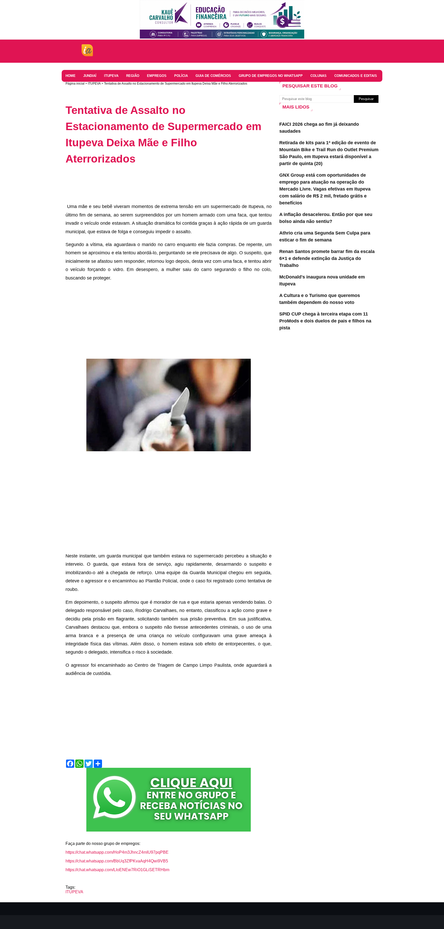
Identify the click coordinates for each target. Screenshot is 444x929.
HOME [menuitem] (71, 76)
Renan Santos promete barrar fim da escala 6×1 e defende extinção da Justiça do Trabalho (327, 258)
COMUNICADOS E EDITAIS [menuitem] (355, 76)
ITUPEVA (94, 83)
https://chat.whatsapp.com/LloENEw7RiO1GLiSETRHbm (117, 870)
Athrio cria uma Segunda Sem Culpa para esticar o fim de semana (324, 236)
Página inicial (75, 83)
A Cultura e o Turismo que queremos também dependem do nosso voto (319, 299)
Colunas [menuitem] (318, 76)
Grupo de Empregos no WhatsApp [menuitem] (271, 76)
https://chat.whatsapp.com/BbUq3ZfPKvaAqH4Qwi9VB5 (117, 861)
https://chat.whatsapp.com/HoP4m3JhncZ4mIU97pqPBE (117, 852)
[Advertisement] (159, 183)
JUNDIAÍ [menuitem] (89, 76)
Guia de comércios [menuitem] (213, 76)
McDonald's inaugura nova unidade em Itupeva (322, 280)
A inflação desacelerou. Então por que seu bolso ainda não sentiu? (325, 218)
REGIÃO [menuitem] (132, 76)
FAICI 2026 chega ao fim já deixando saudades (319, 128)
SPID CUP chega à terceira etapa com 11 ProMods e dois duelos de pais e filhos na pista (325, 320)
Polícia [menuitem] (181, 76)
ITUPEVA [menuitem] (111, 76)
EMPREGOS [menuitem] (156, 76)
